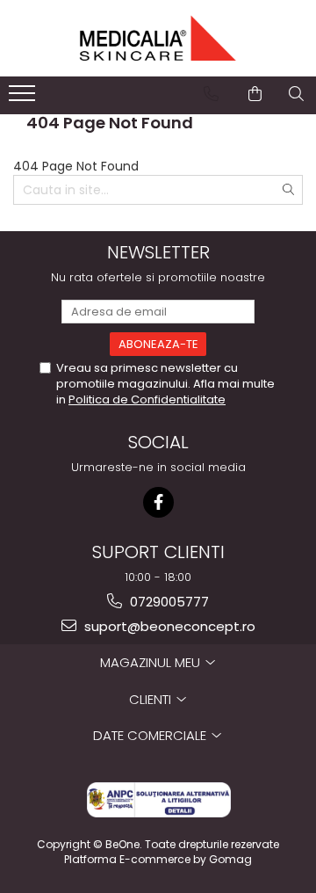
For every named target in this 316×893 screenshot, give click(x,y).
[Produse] (24, 98)
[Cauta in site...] (296, 94)
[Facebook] (158, 502)
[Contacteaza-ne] (211, 94)
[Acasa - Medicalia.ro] (158, 38)
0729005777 (167, 601)
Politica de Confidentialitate (147, 399)
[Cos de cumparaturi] (255, 94)
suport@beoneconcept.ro (168, 626)
